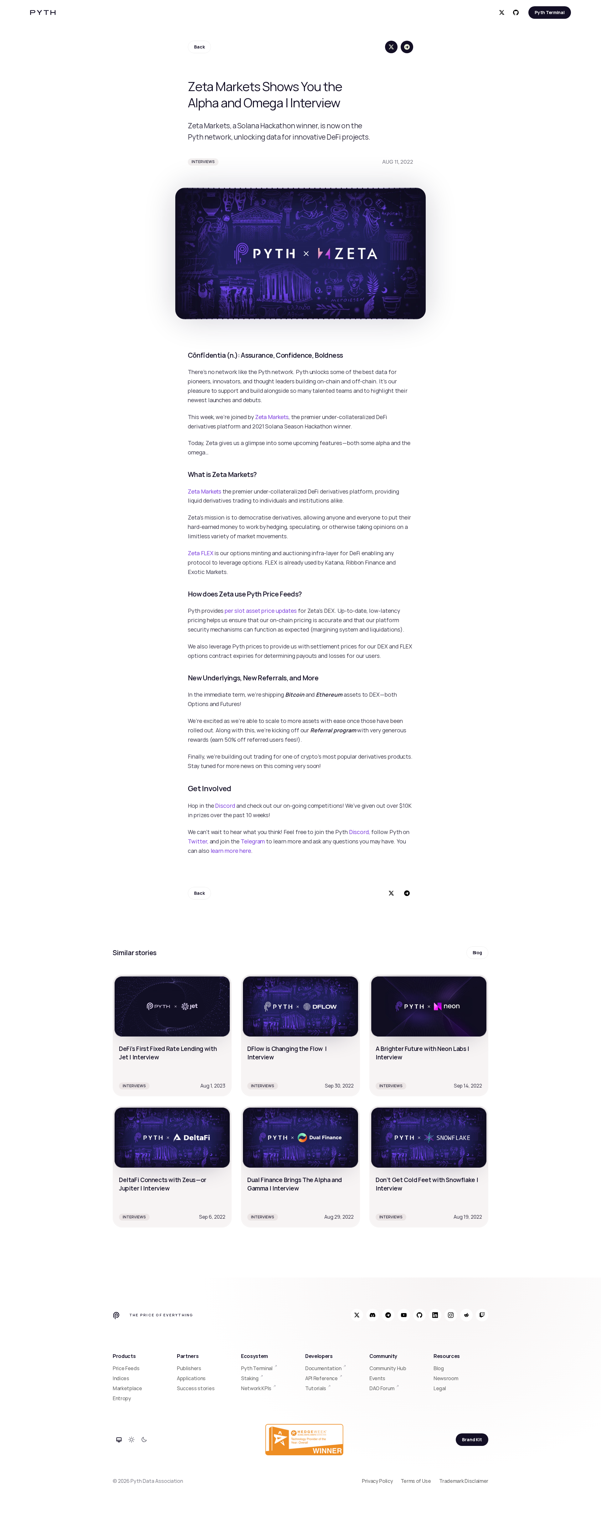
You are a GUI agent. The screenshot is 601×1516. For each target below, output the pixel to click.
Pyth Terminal (257, 1368)
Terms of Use (416, 1481)
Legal (440, 1388)
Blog (439, 1368)
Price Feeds (126, 1368)
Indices (121, 1378)
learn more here (231, 850)
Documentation (323, 1368)
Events (377, 1378)
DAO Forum (381, 1388)
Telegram (253, 841)
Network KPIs (256, 1388)
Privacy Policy (377, 1481)
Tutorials (315, 1388)
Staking (250, 1378)
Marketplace (127, 1388)
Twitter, (198, 841)
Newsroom (446, 1378)
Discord (225, 805)
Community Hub (387, 1368)
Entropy (122, 1398)
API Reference (321, 1378)
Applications (191, 1378)
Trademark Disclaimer (463, 1481)
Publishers (189, 1368)
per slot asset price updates (261, 610)
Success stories (195, 1388)
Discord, (359, 832)
